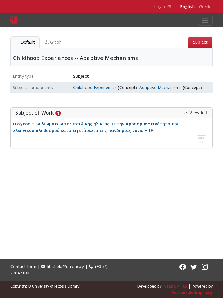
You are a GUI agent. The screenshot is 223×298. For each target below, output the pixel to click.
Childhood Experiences (95, 87)
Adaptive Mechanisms (160, 87)
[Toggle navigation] (205, 20)
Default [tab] (27, 42)
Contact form (23, 266)
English (187, 6)
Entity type (23, 76)
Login (159, 6)
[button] (186, 112)
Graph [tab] (55, 42)
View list (198, 113)
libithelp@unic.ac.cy (65, 266)
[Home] (16, 20)
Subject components (33, 87)
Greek (204, 6)
